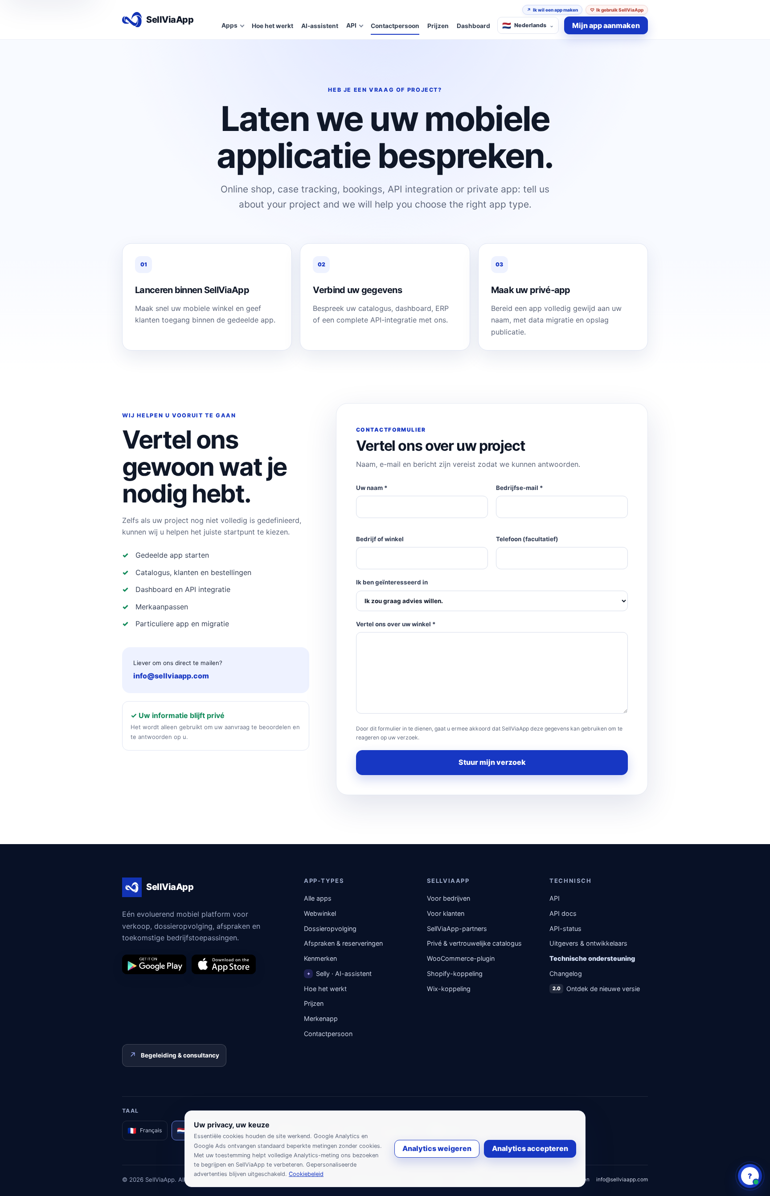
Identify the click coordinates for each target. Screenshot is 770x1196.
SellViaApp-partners (457, 928)
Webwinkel (320, 913)
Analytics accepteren (530, 1148)
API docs (563, 913)
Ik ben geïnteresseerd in (392, 582)
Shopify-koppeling (455, 973)
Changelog (565, 973)
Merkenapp (321, 1018)
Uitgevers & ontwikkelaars (588, 943)
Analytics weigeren (436, 1148)
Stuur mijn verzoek (492, 762)
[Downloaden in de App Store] (224, 964)
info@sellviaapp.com (171, 675)
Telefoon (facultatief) (527, 539)
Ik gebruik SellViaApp (616, 9)
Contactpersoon (395, 25)
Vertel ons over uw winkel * (396, 624)
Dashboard (473, 25)
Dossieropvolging (330, 928)
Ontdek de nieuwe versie (596, 988)
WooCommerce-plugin (461, 958)
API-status (565, 928)
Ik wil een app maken (552, 9)
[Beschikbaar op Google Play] (154, 964)
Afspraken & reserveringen (343, 943)
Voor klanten (445, 913)
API (554, 898)
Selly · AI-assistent (339, 973)
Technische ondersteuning (592, 958)
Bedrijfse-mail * (519, 487)
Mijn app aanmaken (606, 25)
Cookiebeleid (306, 1174)
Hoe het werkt (272, 25)
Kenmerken (320, 958)
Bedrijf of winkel (380, 539)
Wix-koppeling (449, 988)
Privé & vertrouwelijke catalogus (474, 943)
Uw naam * (372, 487)
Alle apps (318, 898)
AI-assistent (319, 25)
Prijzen (438, 25)
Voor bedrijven (448, 898)
